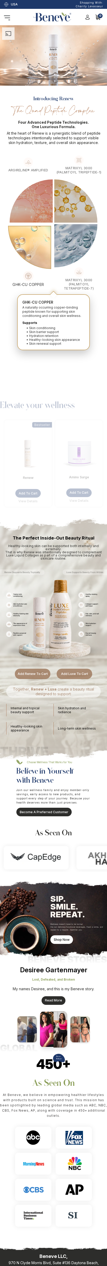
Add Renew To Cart (33, 674)
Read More (53, 1000)
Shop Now (62, 940)
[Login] (87, 17)
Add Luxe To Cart (74, 674)
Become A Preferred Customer (44, 812)
